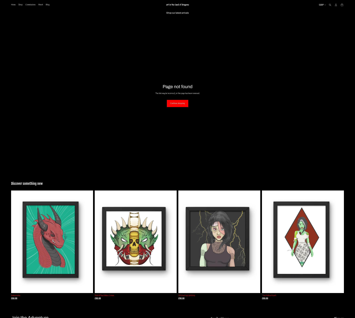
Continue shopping (177, 103)
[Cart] (342, 5)
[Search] (330, 5)
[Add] (88, 288)
